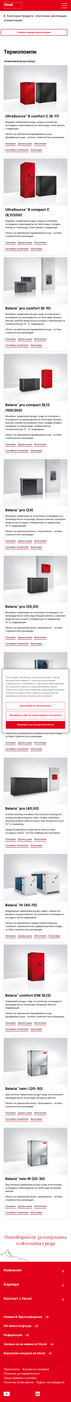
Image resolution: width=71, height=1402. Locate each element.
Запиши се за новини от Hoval (25, 1344)
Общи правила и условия (20, 1378)
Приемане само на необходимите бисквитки (35, 715)
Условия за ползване (35, 1369)
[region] (34, 36)
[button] (10, 144)
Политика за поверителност (22, 1373)
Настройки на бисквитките (35, 706)
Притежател (12, 1369)
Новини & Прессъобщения (23, 1317)
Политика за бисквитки (19, 1382)
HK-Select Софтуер (17, 1326)
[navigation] (64, 5)
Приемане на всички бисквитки (35, 725)
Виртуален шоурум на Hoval (24, 1353)
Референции (13, 1335)
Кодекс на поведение (50, 1382)
